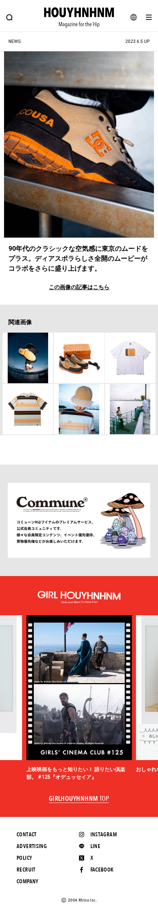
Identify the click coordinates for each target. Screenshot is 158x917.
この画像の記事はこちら (79, 287)
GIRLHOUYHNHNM (79, 799)
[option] (79, 698)
